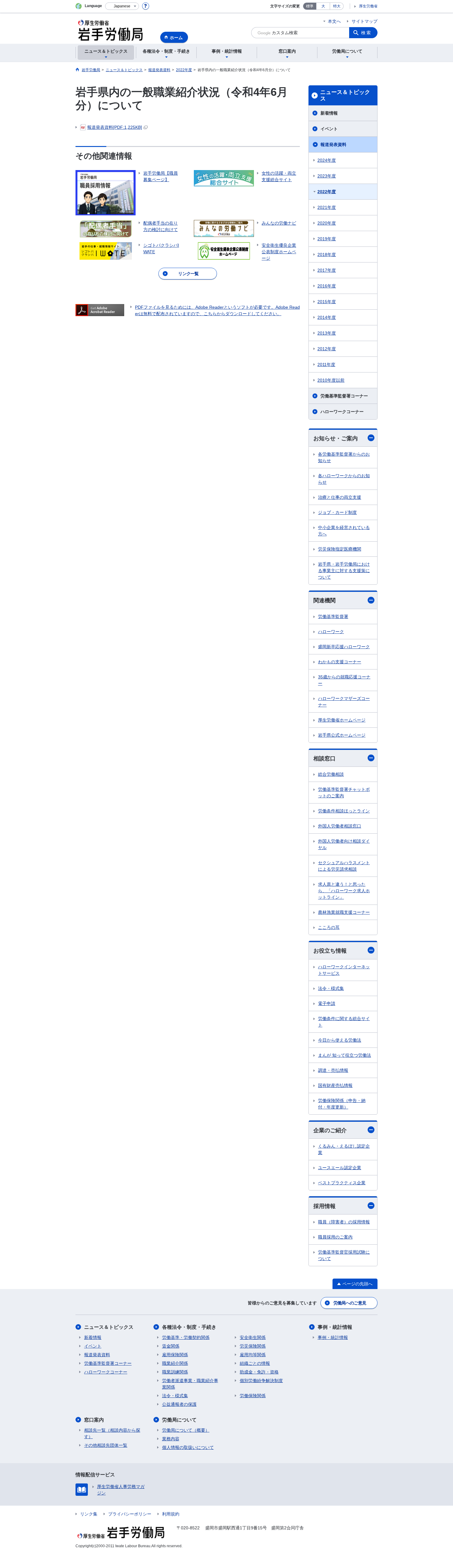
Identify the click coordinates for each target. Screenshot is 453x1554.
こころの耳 (329, 927)
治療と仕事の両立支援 (339, 497)
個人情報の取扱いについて (188, 1447)
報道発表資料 (333, 144)
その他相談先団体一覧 (105, 1445)
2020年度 (326, 223)
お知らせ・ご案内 (335, 438)
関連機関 (324, 600)
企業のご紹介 (330, 1130)
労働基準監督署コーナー (344, 395)
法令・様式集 (331, 988)
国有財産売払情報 (335, 1085)
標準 (309, 6)
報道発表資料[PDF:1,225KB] (114, 127)
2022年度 (326, 191)
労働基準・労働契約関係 (186, 1337)
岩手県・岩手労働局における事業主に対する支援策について (344, 571)
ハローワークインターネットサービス (344, 970)
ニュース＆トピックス (345, 95)
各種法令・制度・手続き (189, 1327)
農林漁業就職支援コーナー (344, 912)
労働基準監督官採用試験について (344, 1255)
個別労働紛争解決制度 (261, 1380)
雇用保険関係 (175, 1354)
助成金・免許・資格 (259, 1371)
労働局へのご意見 (349, 1302)
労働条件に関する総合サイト (344, 1021)
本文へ (334, 21)
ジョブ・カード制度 (337, 512)
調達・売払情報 (333, 1070)
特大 (337, 6)
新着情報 (329, 113)
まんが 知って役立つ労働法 (344, 1055)
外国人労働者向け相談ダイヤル (344, 844)
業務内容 (170, 1438)
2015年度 (326, 301)
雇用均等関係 (253, 1354)
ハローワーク (331, 631)
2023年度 (326, 175)
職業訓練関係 (175, 1371)
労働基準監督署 (333, 616)
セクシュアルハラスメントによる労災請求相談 (344, 866)
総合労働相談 (331, 774)
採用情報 (324, 1206)
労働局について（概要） (186, 1430)
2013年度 (326, 333)
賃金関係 (170, 1346)
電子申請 (326, 1003)
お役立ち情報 (330, 951)
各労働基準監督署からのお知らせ (344, 457)
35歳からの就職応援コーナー (344, 680)
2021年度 (326, 207)
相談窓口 (324, 758)
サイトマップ (364, 21)
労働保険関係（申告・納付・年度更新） (341, 1103)
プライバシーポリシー (129, 1513)
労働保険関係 (253, 1395)
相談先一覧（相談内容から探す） (112, 1433)
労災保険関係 (253, 1346)
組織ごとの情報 (255, 1363)
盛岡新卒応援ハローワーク (344, 646)
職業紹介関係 (175, 1363)
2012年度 (326, 348)
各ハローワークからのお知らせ (344, 479)
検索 (366, 32)
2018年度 (326, 254)
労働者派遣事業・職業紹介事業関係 (190, 1383)
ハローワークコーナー (342, 411)
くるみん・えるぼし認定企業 (344, 1149)
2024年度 (326, 160)
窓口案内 (94, 1419)
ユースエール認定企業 (339, 1167)
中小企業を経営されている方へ (344, 530)
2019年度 (326, 238)
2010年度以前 (331, 380)
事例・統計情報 (335, 1327)
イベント (329, 128)
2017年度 (326, 270)
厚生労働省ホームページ (341, 720)
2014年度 (326, 317)
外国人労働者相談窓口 (339, 826)
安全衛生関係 (253, 1337)
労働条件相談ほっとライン (344, 810)
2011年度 (326, 364)
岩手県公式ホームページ (341, 735)
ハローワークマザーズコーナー (344, 701)
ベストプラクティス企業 (341, 1182)
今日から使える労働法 (339, 1040)
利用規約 (170, 1513)
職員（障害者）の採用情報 (344, 1221)
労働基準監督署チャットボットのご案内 (344, 792)
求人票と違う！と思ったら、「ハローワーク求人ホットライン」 (344, 891)
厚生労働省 (368, 6)
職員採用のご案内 (335, 1237)
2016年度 (326, 285)
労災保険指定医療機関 (339, 549)
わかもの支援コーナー (339, 661)
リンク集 (88, 1513)
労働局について (179, 1419)
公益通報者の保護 (179, 1404)
